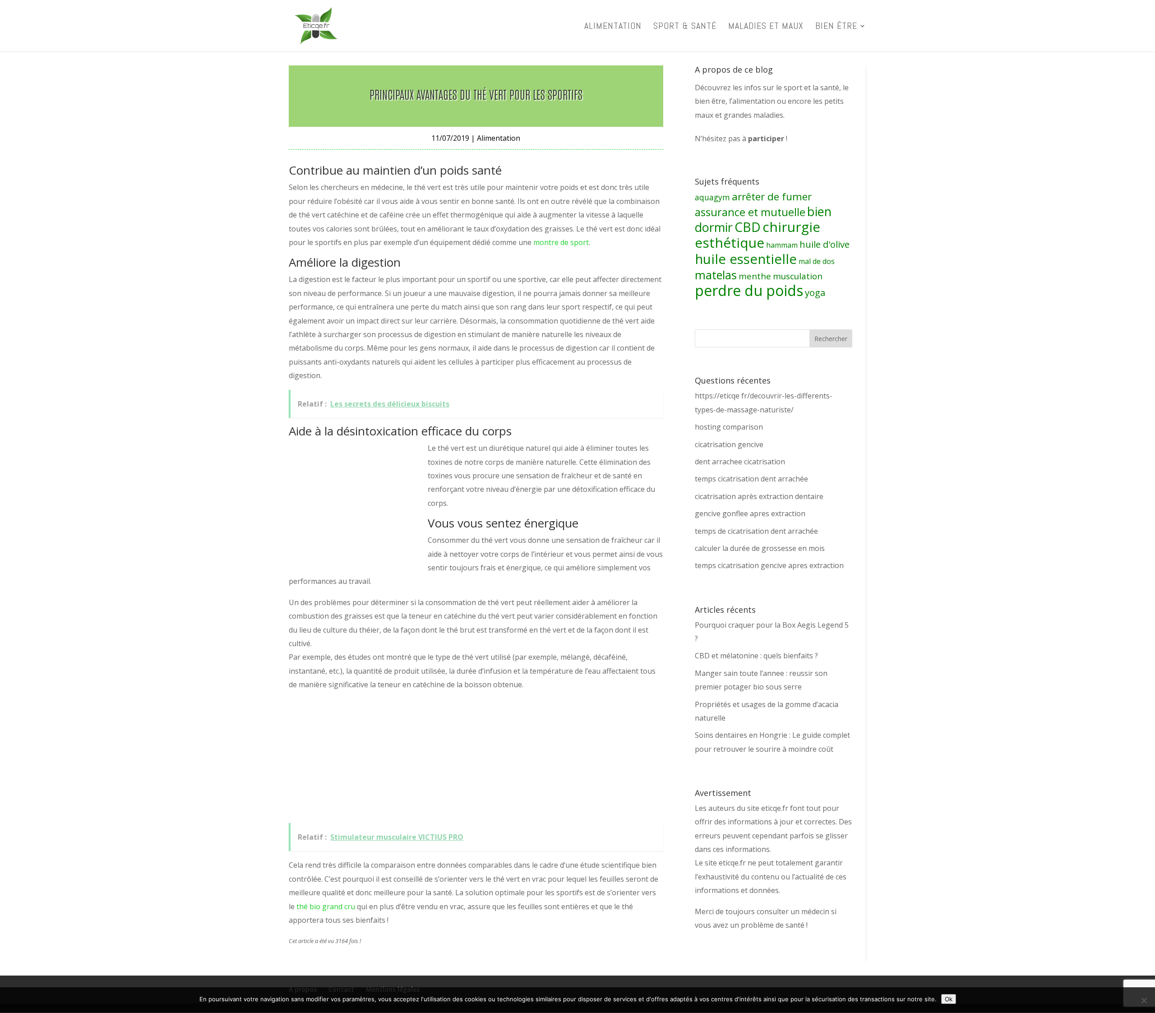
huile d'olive (824, 244)
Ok (948, 999)
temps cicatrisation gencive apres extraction (769, 565)
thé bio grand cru (325, 906)
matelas (716, 274)
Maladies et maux (766, 27)
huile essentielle (746, 259)
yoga (815, 292)
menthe (755, 276)
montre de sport (561, 242)
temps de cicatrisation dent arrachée (756, 531)
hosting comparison (729, 427)
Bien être (836, 27)
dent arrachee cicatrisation (740, 462)
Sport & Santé (684, 27)
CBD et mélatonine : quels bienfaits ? (756, 656)
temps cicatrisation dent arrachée (751, 479)
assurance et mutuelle (750, 212)
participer (766, 138)
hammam (782, 245)
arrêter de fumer (772, 197)
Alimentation (613, 27)
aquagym (712, 197)
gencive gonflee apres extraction (750, 513)
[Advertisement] (356, 501)
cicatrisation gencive (729, 444)
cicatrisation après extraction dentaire (759, 496)
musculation (797, 276)
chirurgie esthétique (757, 234)
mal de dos (817, 261)
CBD (748, 227)
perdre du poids (749, 290)
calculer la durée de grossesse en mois (760, 548)
